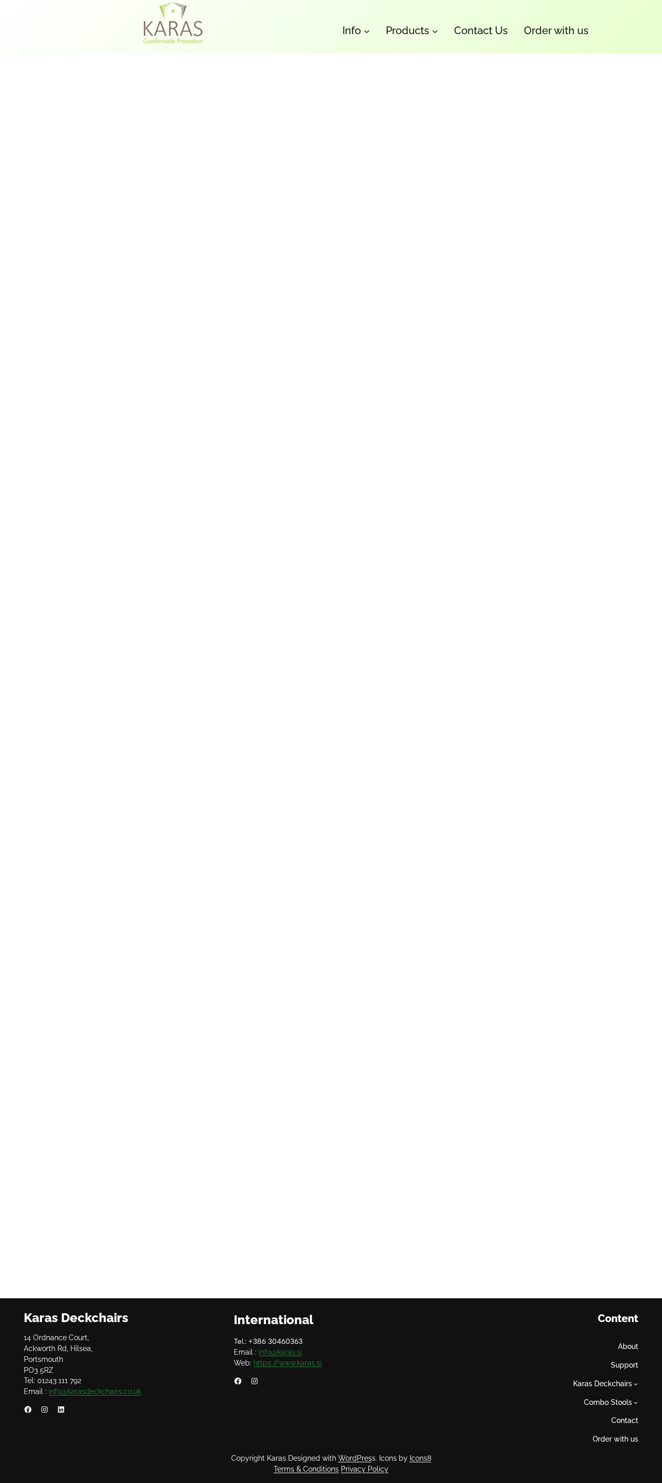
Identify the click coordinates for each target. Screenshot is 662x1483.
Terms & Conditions (306, 1469)
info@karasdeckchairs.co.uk (95, 1391)
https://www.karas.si (287, 1363)
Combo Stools (608, 1402)
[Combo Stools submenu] (636, 1402)
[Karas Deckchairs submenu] (636, 1384)
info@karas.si (280, 1352)
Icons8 (420, 1458)
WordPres (355, 1458)
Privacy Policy (364, 1469)
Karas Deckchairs (76, 1317)
